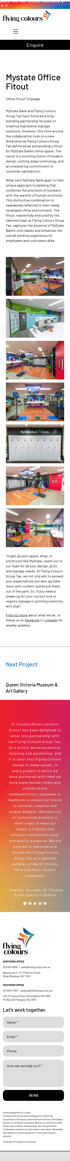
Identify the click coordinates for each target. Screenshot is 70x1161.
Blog (22, 1)
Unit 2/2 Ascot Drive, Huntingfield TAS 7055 (26, 996)
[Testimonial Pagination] (24, 903)
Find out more (17, 615)
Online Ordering (50, 1)
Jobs (15, 1)
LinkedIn (51, 620)
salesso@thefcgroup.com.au (36, 990)
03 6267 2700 (10, 990)
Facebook (32, 620)
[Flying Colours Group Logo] (27, 12)
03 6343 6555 (10, 967)
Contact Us (34, 1)
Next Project (22, 664)
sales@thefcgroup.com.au (35, 967)
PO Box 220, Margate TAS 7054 (20, 999)
